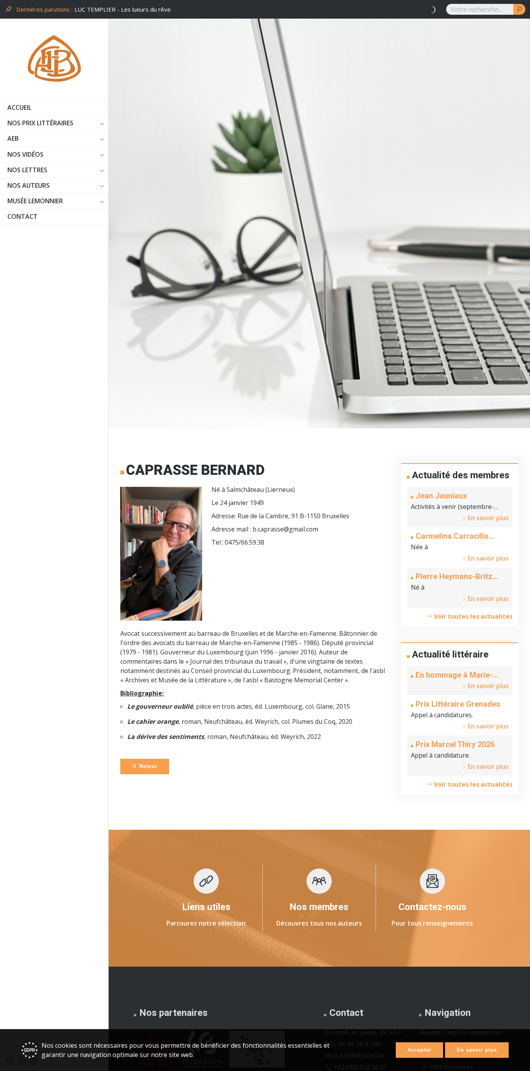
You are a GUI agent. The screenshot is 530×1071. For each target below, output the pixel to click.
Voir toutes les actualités (472, 616)
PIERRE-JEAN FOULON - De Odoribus (126, 9)
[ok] (519, 9)
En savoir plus (477, 1050)
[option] (257, 9)
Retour (147, 766)
